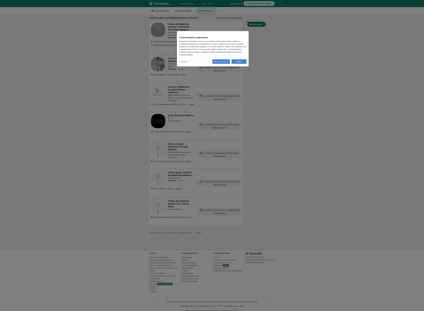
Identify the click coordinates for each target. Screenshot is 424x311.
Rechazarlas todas (221, 62)
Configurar (183, 62)
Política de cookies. (186, 55)
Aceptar (239, 62)
